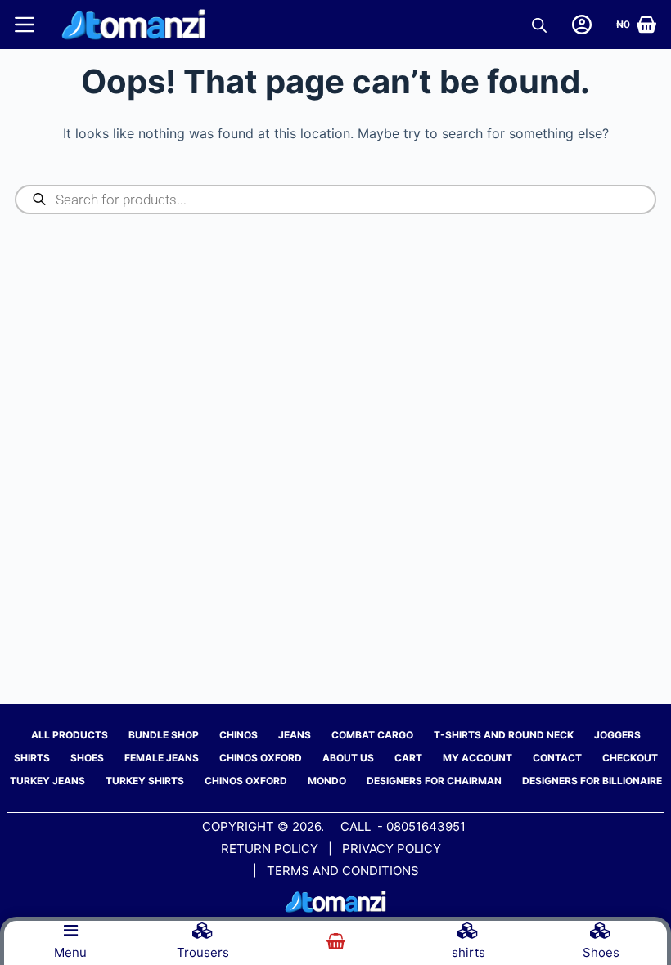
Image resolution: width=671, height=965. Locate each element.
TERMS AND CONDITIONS (343, 870)
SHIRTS (32, 758)
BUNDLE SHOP (163, 735)
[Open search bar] (539, 25)
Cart (408, 758)
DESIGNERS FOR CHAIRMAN (434, 780)
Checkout (630, 758)
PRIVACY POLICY (393, 848)
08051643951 (426, 826)
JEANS (294, 735)
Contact (557, 758)
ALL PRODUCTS (69, 735)
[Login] (582, 24)
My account (477, 758)
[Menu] (24, 24)
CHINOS (238, 735)
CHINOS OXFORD (260, 758)
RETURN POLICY (269, 848)
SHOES (87, 758)
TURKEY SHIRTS (145, 780)
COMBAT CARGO (372, 735)
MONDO (327, 780)
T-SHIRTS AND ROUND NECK (504, 735)
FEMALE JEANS (161, 758)
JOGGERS (617, 735)
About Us (348, 758)
